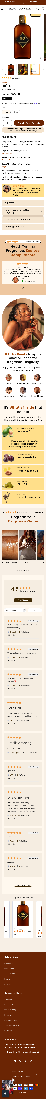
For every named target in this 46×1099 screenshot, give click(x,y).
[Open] (5, 1093)
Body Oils (8, 963)
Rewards (8, 984)
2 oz (17, 112)
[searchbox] (13, 610)
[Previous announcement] (2, 2)
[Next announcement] (43, 2)
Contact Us (9, 1004)
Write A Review (23, 600)
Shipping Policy (11, 1020)
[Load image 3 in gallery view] (35, 69)
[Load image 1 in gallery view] (10, 69)
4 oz (7, 112)
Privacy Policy (10, 1010)
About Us (8, 999)
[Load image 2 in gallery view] (23, 69)
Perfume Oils (10, 968)
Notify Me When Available (29, 123)
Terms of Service (11, 1025)
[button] (37, 8)
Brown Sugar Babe (16, 1093)
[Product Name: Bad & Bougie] (22, 919)
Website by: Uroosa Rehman (32, 1093)
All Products (9, 974)
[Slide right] (43, 69)
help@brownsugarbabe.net (26, 1052)
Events (7, 979)
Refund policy (10, 1031)
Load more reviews (23, 885)
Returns (7, 1015)
